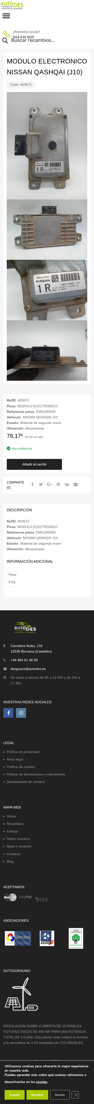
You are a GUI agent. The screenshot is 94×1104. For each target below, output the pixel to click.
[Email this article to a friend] (75, 484)
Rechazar (37, 1095)
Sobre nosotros (18, 839)
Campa (12, 831)
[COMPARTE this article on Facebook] (31, 484)
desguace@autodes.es (28, 669)
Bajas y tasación (19, 846)
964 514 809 (23, 37)
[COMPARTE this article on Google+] (49, 484)
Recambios (15, 824)
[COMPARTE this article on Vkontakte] (66, 484)
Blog (10, 861)
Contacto (13, 854)
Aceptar (14, 1095)
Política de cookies (21, 767)
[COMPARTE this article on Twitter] (40, 484)
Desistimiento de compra (26, 782)
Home (11, 816)
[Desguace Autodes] (24, 5)
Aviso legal (15, 759)
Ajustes (60, 1095)
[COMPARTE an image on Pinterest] (57, 484)
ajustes (41, 1082)
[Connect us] (8, 713)
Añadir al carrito (34, 464)
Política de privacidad (23, 752)
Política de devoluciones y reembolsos (36, 774)
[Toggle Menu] (6, 17)
